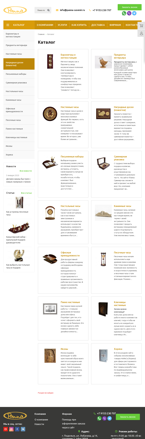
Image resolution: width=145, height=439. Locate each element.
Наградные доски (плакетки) (14, 64)
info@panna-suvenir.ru (72, 10)
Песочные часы (13, 120)
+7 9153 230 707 (102, 10)
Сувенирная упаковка (16, 83)
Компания (40, 413)
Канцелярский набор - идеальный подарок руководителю (16, 240)
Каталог (19, 25)
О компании (45, 25)
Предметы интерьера (16, 45)
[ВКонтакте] (23, 429)
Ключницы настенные (16, 137)
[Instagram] (11, 429)
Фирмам (115, 25)
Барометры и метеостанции (13, 35)
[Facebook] (17, 429)
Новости (39, 424)
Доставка (98, 25)
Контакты (132, 25)
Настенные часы (14, 54)
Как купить (79, 25)
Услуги (62, 25)
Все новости (26, 171)
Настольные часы (14, 91)
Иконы (9, 146)
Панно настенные (14, 129)
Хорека (9, 155)
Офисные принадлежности (14, 110)
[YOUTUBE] (5, 429)
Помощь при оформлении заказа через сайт (73, 423)
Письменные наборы (16, 74)
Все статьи (26, 193)
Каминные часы (13, 100)
